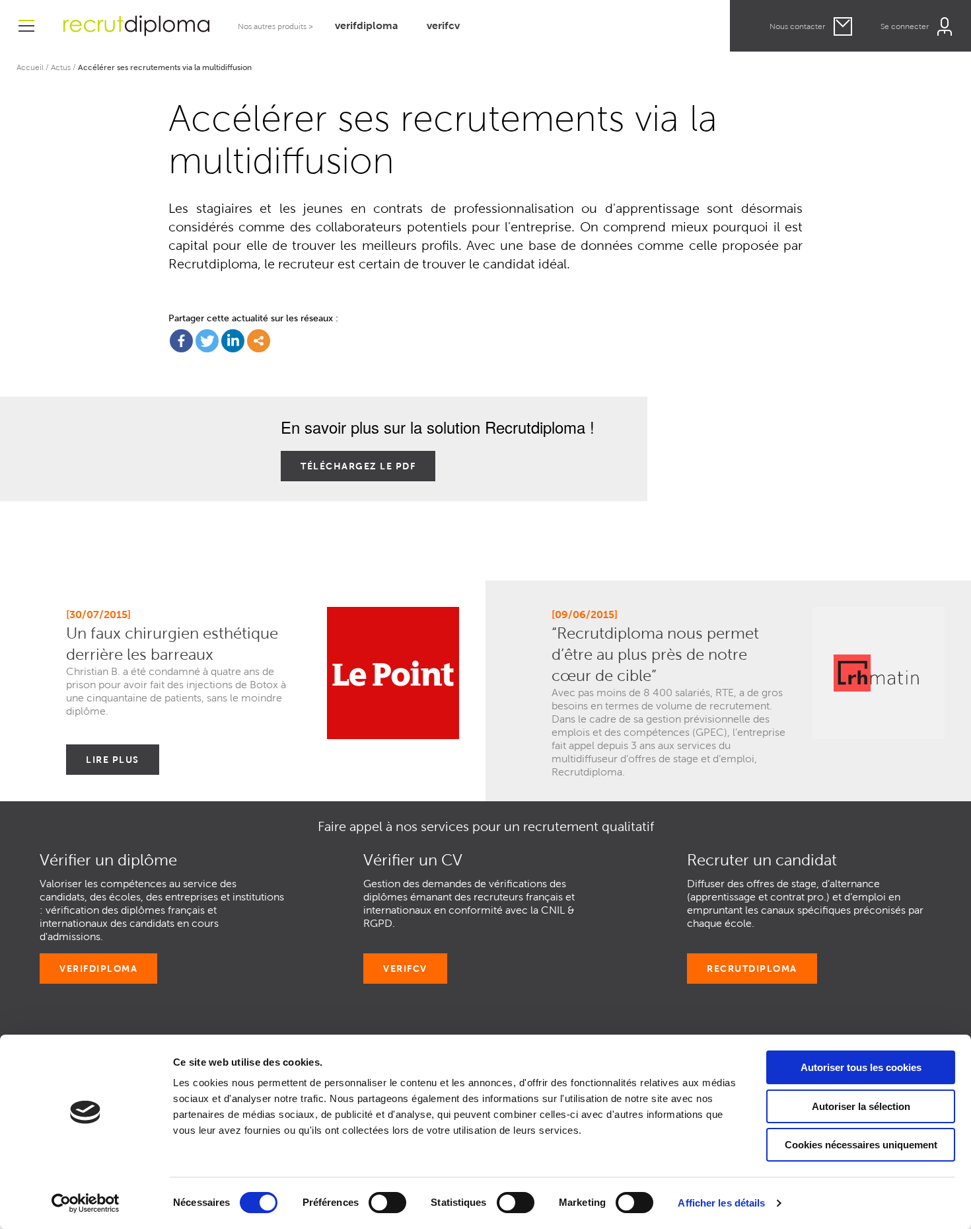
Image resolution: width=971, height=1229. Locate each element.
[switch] (387, 1202)
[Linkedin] (232, 340)
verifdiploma (366, 25)
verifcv (443, 25)
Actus (61, 67)
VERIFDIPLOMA (98, 968)
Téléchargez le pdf (358, 466)
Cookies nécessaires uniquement (861, 1144)
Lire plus (112, 759)
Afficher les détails (721, 1203)
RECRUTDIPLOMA (752, 968)
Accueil (30, 67)
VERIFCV (405, 968)
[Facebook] (181, 340)
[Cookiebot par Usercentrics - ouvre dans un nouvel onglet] (85, 1203)
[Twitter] (207, 340)
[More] (258, 340)
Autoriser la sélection (861, 1106)
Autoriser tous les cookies (861, 1067)
